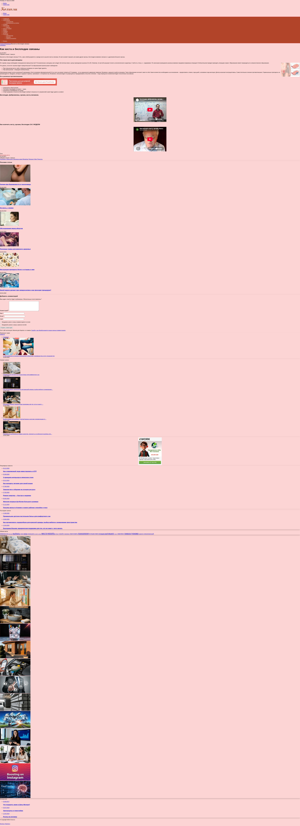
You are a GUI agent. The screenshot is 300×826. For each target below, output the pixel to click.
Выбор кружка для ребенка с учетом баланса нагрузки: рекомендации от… (24, 419)
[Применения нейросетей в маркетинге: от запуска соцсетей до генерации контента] (15, 797)
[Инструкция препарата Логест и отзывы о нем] (9, 266)
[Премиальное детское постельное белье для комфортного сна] (11, 373)
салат (115, 533)
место (44, 533)
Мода (5, 30)
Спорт (5, 32)
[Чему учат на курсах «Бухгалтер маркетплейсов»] (15, 745)
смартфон (120, 534)
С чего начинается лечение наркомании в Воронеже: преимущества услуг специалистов (29, 356)
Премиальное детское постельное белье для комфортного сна (21, 374)
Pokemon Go (4, 534)
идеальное (30, 534)
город (22, 533)
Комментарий (4, 310)
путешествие (93, 534)
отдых (56, 533)
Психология (9, 21)
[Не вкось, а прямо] (15, 205)
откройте (61, 533)
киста (8, 155)
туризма (134, 533)
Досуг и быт (7, 28)
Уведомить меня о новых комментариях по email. (16, 322)
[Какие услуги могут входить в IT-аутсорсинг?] (15, 692)
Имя (1, 313)
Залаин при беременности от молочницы (15, 184)
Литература (9, 35)
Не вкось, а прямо (7, 208)
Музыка (8, 37)
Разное (5, 34)
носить (51, 533)
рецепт (111, 534)
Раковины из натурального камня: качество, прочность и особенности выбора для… (27, 434)
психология (83, 533)
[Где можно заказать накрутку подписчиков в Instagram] (15, 780)
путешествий (103, 534)
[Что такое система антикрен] (15, 675)
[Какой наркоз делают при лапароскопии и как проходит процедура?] (9, 287)
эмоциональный (149, 534)
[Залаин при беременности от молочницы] (15, 181)
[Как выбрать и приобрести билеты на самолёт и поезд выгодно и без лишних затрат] (15, 727)
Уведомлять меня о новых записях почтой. (14, 325)
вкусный (11, 533)
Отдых (5, 24)
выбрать (16, 534)
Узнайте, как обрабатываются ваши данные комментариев (48, 330)
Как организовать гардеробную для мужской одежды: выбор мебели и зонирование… (28, 389)
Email (2, 316)
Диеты (8, 27)
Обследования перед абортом (11, 228)
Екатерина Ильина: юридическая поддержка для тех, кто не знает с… (23, 404)
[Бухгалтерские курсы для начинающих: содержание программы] (15, 762)
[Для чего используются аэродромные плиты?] (15, 710)
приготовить (74, 534)
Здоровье (6, 20)
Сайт (1, 319)
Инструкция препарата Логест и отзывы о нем (17, 269)
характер (141, 533)
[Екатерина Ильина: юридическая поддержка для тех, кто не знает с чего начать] (11, 403)
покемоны (67, 533)
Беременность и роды (12, 23)
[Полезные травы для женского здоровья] (9, 246)
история (36, 533)
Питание (6, 25)
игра (25, 534)
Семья (5, 31)
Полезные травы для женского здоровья (15, 249)
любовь (39, 533)
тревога (127, 534)
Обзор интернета (11, 38)
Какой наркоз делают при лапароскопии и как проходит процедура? (25, 290)
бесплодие (3, 155)
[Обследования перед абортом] (9, 225)
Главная (2, 44)
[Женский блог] (9, 10)
